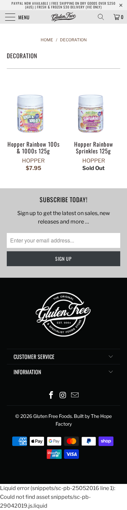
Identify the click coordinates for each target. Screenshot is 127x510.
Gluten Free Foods (52, 416)
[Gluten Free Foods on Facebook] (51, 395)
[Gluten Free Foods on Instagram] (63, 395)
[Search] (103, 17)
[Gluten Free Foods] (64, 17)
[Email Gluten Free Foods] (75, 395)
